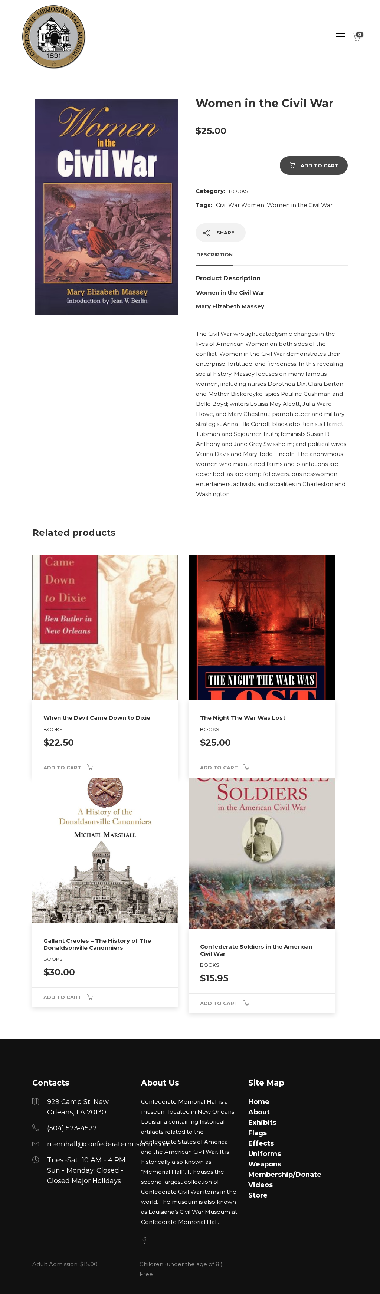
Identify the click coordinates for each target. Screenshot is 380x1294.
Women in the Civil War (299, 204)
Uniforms (264, 1154)
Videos (260, 1185)
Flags (257, 1133)
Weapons (264, 1164)
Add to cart (319, 165)
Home (258, 1102)
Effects (261, 1143)
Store (258, 1195)
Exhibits (262, 1123)
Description (214, 254)
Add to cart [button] (62, 768)
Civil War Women (240, 204)
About (259, 1112)
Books (238, 191)
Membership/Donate (284, 1174)
